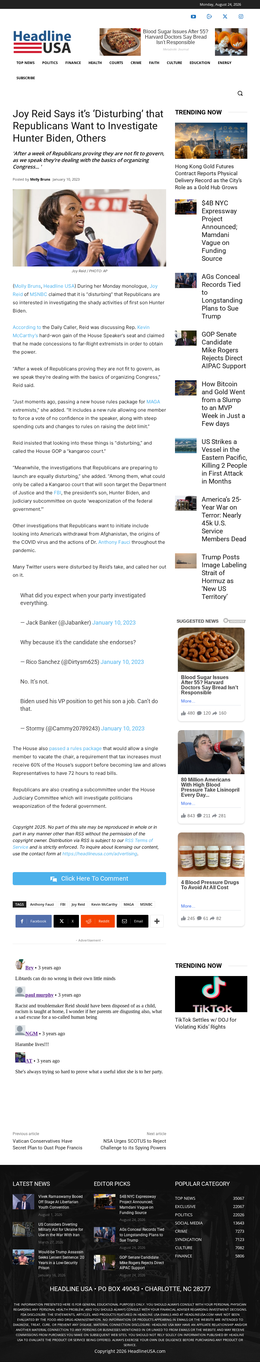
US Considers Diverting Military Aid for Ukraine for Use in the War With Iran (60, 1229)
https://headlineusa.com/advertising (99, 853)
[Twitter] (225, 16)
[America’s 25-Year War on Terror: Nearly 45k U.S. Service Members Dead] (186, 503)
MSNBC (38, 294)
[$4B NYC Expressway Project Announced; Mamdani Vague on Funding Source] (186, 207)
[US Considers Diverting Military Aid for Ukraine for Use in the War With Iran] (23, 1229)
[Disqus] (89, 1036)
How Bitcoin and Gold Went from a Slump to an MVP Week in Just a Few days (223, 403)
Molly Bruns (40, 179)
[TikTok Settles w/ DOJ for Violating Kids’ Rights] (211, 994)
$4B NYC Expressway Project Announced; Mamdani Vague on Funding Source (219, 230)
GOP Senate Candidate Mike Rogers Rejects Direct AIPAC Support (224, 350)
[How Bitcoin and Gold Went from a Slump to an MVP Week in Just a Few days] (186, 387)
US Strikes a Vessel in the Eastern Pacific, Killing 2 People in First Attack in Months (224, 461)
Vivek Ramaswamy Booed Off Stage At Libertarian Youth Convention (60, 1202)
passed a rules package (75, 748)
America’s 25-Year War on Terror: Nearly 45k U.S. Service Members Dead (224, 519)
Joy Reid (78, 904)
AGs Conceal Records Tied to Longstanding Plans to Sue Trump (222, 296)
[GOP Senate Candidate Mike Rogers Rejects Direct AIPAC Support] (186, 338)
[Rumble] (209, 16)
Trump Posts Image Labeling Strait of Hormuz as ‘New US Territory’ (224, 577)
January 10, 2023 (114, 622)
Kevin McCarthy (104, 904)
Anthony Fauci (114, 542)
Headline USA (59, 286)
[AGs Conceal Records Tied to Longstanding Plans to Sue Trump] (186, 280)
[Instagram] (241, 16)
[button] (239, 93)
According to (27, 327)
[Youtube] (193, 16)
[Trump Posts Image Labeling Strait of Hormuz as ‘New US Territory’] (186, 561)
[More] (157, 921)
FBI (57, 493)
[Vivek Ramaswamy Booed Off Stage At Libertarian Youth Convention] (23, 1201)
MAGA (153, 402)
